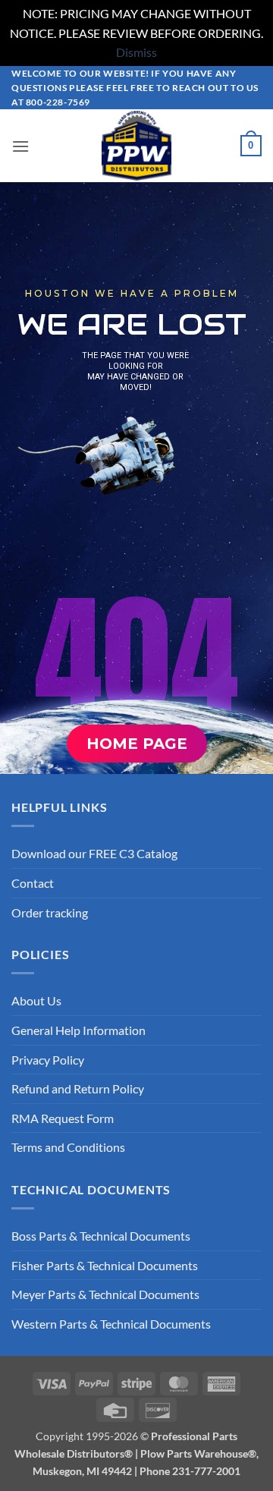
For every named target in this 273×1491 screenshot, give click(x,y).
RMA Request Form (62, 1118)
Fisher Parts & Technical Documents (104, 1265)
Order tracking (49, 912)
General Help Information (78, 1030)
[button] (20, 146)
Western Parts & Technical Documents (111, 1323)
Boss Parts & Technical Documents (100, 1235)
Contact (32, 883)
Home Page (136, 743)
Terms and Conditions (68, 1147)
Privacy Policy (47, 1059)
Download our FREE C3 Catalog (94, 853)
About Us (36, 1000)
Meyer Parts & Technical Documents (105, 1294)
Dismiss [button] (136, 52)
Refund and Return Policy (77, 1088)
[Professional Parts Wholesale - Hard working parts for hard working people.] (136, 145)
